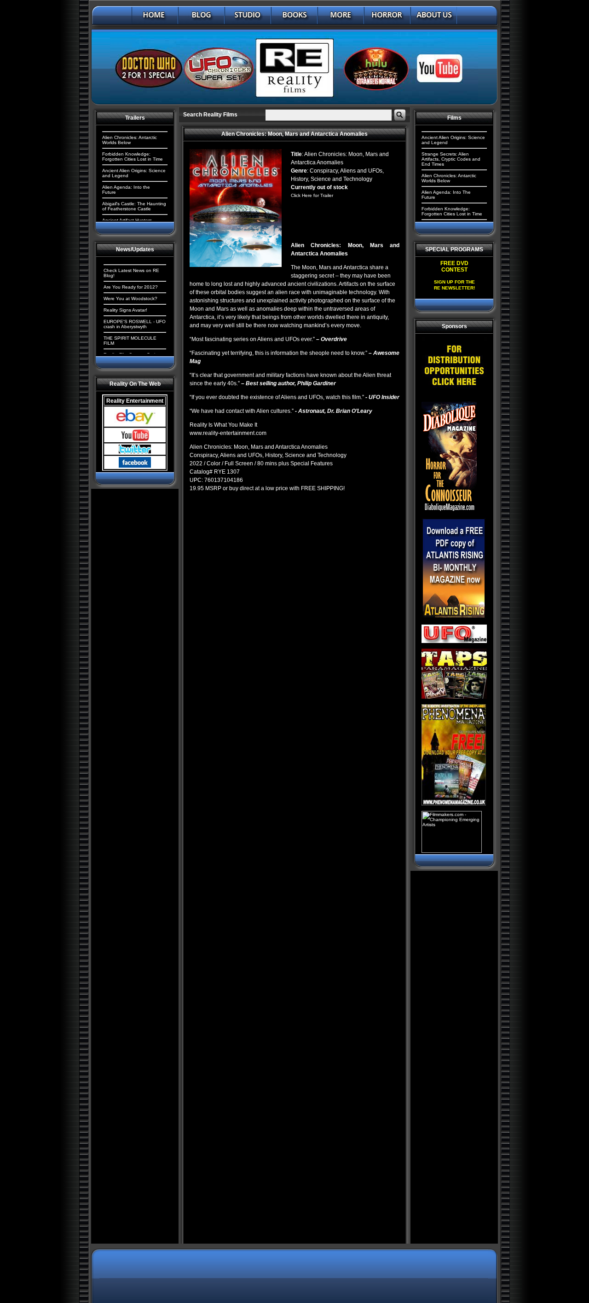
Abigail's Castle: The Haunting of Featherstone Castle (134, 206)
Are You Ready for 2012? (131, 287)
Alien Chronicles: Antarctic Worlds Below (129, 140)
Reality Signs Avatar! (125, 310)
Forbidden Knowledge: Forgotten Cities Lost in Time (132, 156)
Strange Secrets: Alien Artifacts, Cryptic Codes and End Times (451, 159)
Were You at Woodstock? (130, 298)
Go (400, 115)
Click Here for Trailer (312, 195)
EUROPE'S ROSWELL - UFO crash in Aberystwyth (135, 324)
